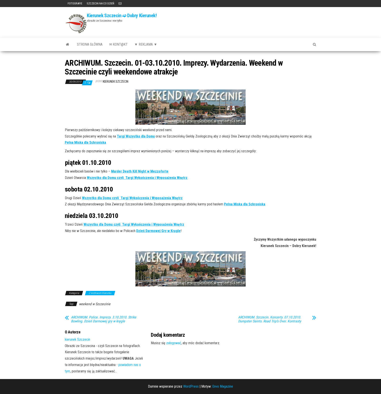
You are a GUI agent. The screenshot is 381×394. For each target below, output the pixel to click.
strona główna (90, 44)
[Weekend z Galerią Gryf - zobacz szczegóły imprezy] (190, 268)
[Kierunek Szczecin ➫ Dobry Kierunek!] (68, 44)
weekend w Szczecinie (94, 304)
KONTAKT (120, 3)
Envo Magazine (222, 386)
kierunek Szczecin (115, 81)
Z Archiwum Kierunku (100, 293)
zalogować (173, 343)
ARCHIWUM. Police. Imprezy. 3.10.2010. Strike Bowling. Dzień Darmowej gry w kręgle (103, 319)
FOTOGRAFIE (74, 3)
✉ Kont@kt (118, 44)
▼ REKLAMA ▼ (145, 44)
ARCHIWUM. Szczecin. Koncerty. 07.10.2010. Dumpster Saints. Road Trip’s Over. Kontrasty (269, 319)
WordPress (191, 386)
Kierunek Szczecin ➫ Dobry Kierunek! (122, 15)
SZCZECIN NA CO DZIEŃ (100, 3)
